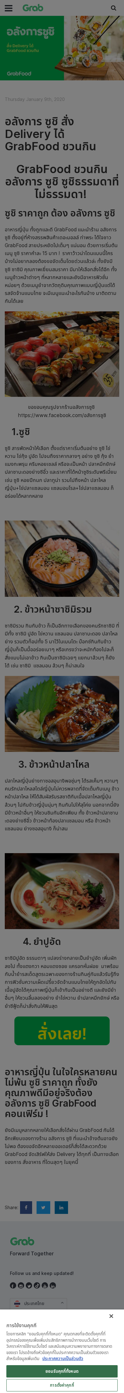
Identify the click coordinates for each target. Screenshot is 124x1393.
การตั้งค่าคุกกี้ (62, 1385)
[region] (62, 1351)
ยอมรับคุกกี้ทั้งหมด (62, 1371)
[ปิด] (111, 1316)
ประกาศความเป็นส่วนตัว (62, 1358)
